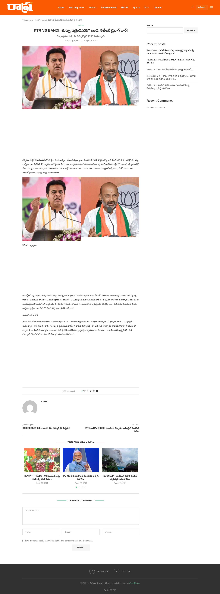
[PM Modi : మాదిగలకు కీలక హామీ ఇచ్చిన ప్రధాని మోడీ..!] (81, 460)
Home (61, 7)
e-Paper (201, 7)
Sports (136, 7)
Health (124, 7)
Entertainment (109, 7)
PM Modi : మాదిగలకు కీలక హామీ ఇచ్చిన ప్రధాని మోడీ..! (170, 69)
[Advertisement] (80, 136)
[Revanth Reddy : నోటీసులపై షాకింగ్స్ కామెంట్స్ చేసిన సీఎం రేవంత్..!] (42, 460)
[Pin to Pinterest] (94, 391)
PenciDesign (134, 583)
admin (76, 40)
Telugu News (27, 20)
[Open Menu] (211, 7)
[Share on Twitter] (91, 391)
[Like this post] (84, 391)
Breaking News (76, 7)
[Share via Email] (97, 391)
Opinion (158, 7)
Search (150, 25)
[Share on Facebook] (87, 391)
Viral (146, 7)
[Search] (192, 7)
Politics (93, 7)
